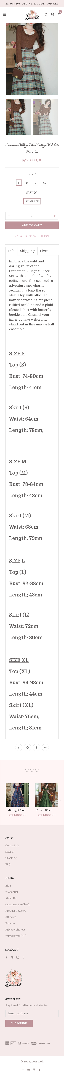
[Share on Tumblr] (36, 747)
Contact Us (12, 845)
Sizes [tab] (44, 251)
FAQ (7, 864)
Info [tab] (11, 251)
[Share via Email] (45, 747)
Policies (10, 923)
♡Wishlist (11, 891)
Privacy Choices (15, 929)
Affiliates (10, 917)
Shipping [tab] (27, 251)
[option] (32, 59)
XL (44, 183)
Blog (8, 885)
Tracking (11, 858)
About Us (11, 898)
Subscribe (19, 1023)
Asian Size (32, 201)
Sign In (9, 851)
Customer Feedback (17, 904)
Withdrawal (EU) (15, 935)
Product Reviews (15, 910)
